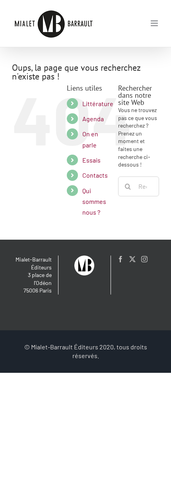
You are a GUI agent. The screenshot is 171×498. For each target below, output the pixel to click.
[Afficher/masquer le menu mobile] (155, 23)
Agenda (93, 118)
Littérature (97, 103)
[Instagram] (144, 259)
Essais (91, 160)
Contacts (95, 175)
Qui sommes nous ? (94, 201)
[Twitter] (132, 259)
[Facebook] (120, 259)
